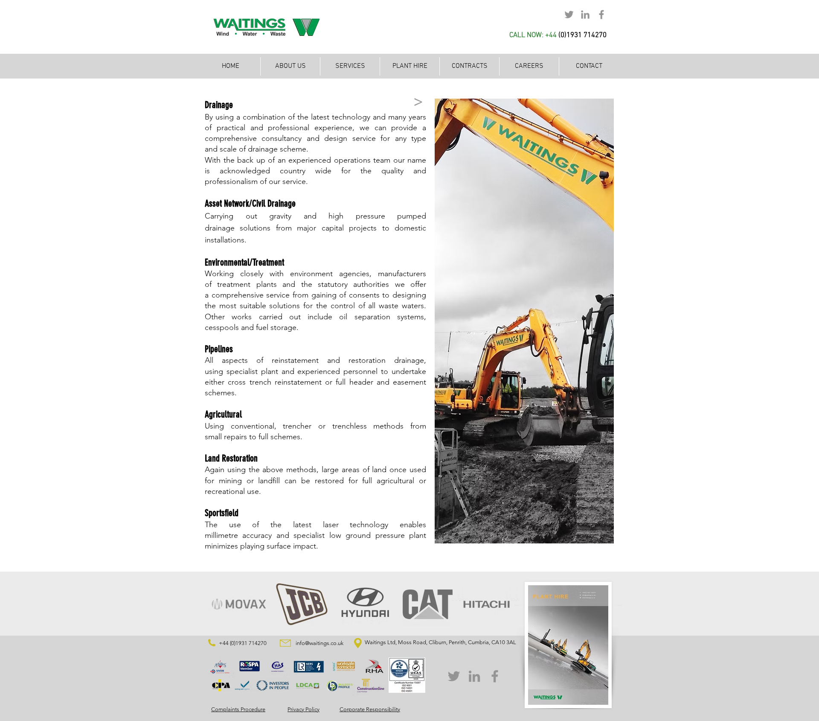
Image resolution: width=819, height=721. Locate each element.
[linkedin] (585, 14)
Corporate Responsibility (370, 709)
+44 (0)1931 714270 (243, 643)
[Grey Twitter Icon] (454, 676)
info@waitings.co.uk (319, 643)
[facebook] (601, 14)
